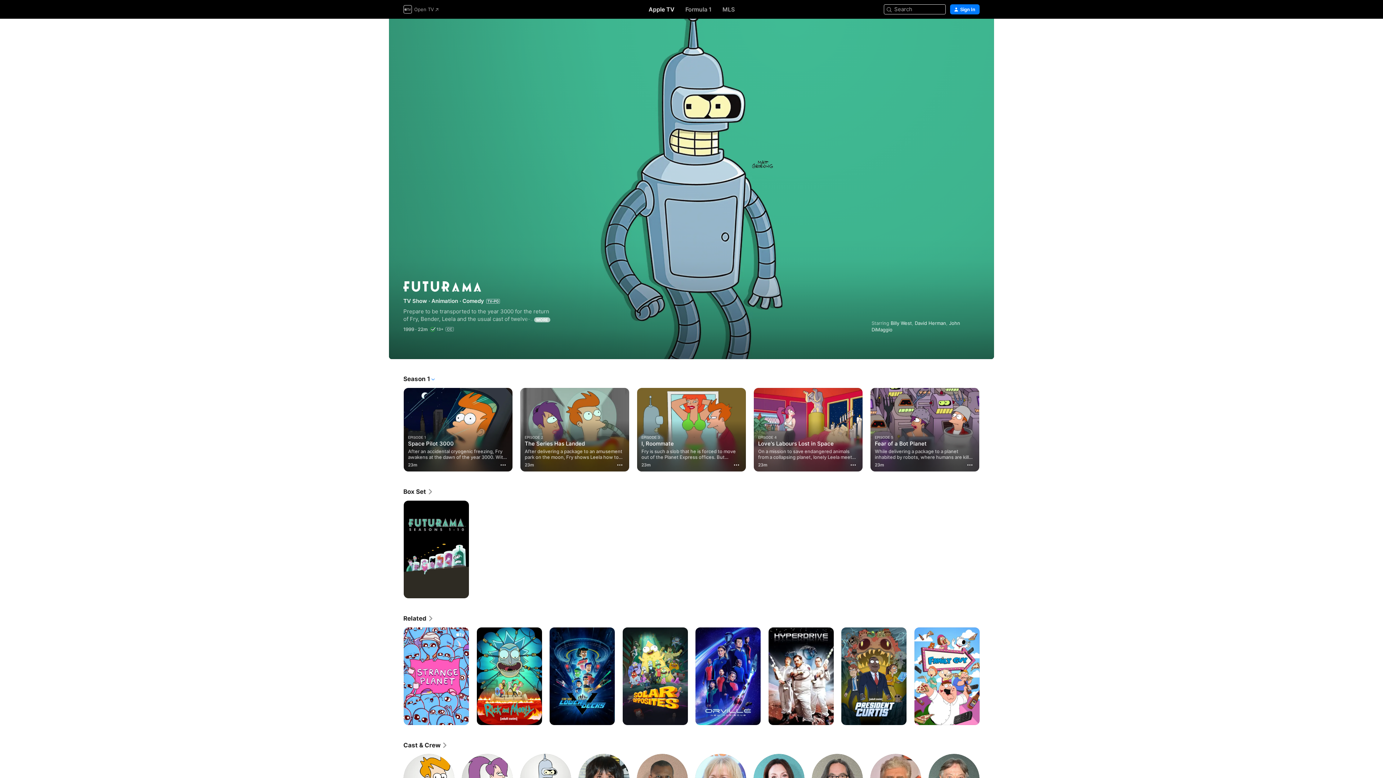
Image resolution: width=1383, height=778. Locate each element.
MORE (542, 319)
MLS (728, 9)
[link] (418, 492)
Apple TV (662, 9)
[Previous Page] (396, 429)
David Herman (930, 323)
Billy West (901, 323)
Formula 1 (698, 9)
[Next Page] (987, 429)
